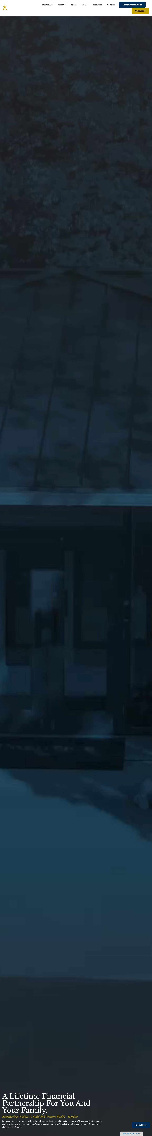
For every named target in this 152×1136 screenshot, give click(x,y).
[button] (47, 5)
